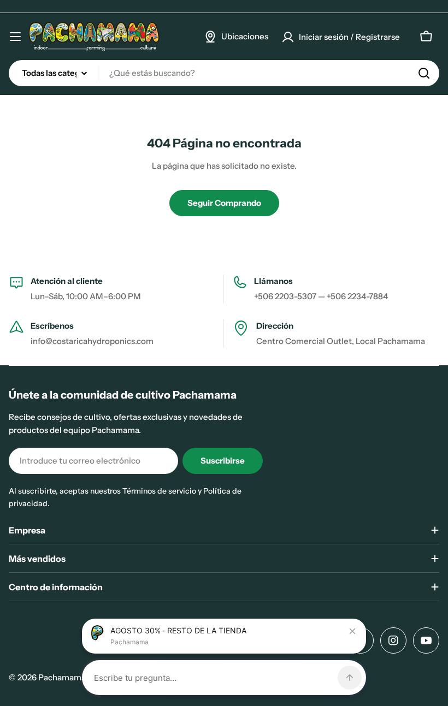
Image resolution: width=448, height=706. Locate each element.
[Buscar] (424, 73)
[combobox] (224, 73)
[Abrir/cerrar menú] (15, 36)
